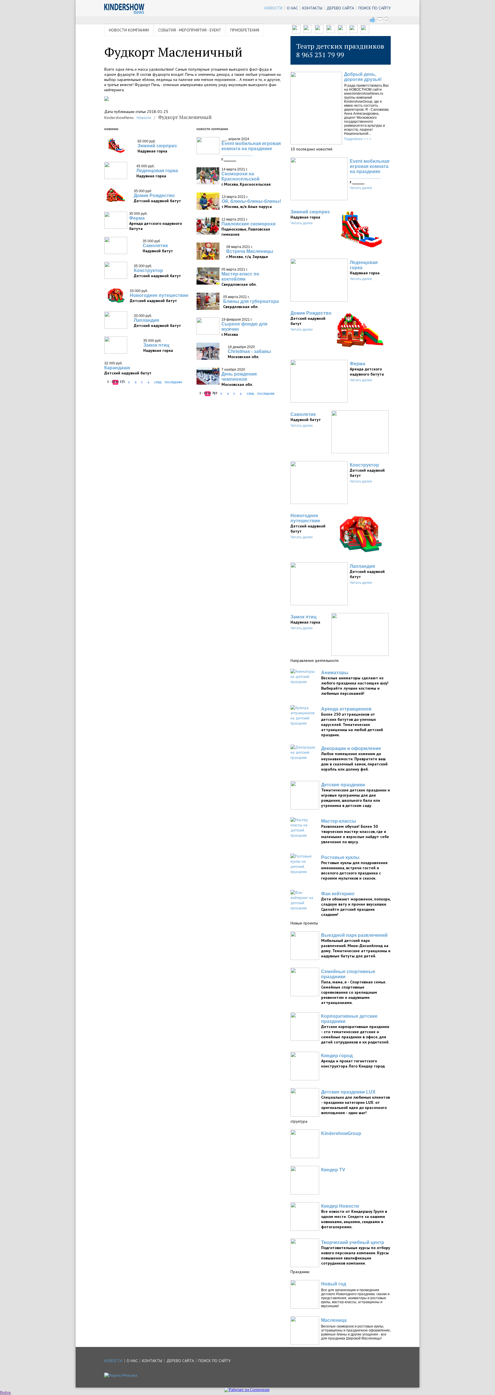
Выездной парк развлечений (354, 935)
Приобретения (244, 30)
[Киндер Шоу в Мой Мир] (342, 32)
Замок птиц (156, 345)
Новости (144, 117)
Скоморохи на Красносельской (240, 176)
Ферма (137, 218)
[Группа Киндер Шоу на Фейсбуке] (307, 31)
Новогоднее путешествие (159, 295)
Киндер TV (333, 1169)
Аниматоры (334, 672)
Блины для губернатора (251, 301)
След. (158, 382)
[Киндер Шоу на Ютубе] (330, 31)
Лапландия (146, 320)
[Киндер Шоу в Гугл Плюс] (319, 32)
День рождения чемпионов (239, 377)
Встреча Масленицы (249, 251)
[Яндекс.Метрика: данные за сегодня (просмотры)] (120, 1375)
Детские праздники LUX (348, 1092)
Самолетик (155, 245)
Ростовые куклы (340, 857)
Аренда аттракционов (346, 709)
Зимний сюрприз (157, 145)
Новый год (333, 1283)
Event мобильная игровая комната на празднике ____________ (251, 148)
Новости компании (129, 30)
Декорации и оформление (351, 748)
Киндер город (337, 1055)
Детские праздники (343, 784)
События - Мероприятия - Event (189, 30)
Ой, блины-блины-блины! (251, 201)
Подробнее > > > (357, 139)
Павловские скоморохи (248, 223)
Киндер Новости (340, 1206)
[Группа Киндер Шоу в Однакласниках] (353, 31)
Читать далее (361, 188)
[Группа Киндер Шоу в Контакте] (296, 32)
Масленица (334, 1320)
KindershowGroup (341, 1133)
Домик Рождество (154, 195)
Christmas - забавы (249, 351)
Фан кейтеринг (338, 893)
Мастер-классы (338, 821)
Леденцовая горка (157, 170)
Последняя (173, 382)
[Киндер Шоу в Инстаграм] (365, 32)
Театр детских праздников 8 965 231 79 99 (340, 50)
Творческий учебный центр (352, 1242)
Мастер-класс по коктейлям (240, 276)
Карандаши (117, 367)
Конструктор (148, 270)
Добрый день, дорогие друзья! (363, 77)
